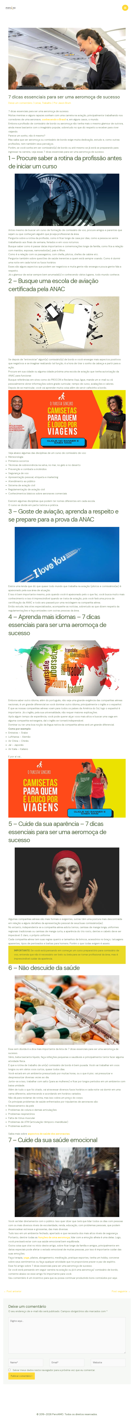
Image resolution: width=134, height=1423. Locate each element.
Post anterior (12, 1291)
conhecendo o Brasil (54, 119)
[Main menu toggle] (125, 8)
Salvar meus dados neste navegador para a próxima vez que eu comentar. (54, 1370)
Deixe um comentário (20, 103)
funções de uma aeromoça (54, 1237)
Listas (37, 103)
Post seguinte (121, 1291)
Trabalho (46, 103)
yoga (26, 1257)
